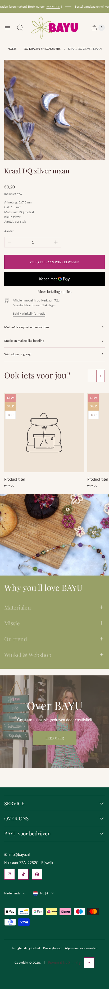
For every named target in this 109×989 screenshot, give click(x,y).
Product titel (14, 479)
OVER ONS (16, 818)
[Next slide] (100, 376)
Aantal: (9, 231)
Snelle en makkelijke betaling (24, 341)
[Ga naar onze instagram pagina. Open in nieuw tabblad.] (9, 874)
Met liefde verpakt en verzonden (26, 327)
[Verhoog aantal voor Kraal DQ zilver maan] (56, 242)
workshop (49, 6)
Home (12, 48)
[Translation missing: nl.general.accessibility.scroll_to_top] (89, 962)
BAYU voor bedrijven (27, 833)
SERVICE (14, 803)
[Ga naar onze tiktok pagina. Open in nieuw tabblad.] (23, 874)
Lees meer (55, 738)
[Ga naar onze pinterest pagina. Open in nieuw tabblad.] (37, 874)
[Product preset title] (44, 432)
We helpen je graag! (17, 354)
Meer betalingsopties (54, 292)
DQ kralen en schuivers (42, 48)
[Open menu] (7, 27)
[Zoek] (20, 27)
